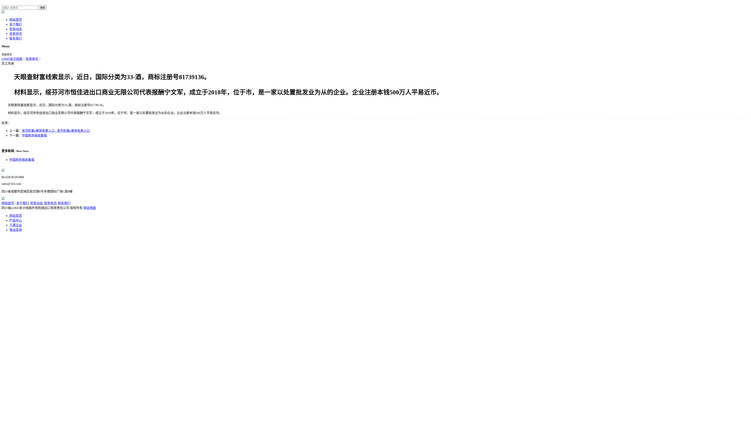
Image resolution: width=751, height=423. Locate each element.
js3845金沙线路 (12, 59)
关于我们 (15, 24)
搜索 (42, 7)
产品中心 (15, 220)
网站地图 (89, 208)
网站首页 (15, 19)
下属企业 (15, 225)
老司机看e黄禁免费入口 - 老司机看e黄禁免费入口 (56, 130)
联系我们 (15, 38)
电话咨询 (15, 229)
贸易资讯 (15, 33)
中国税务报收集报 (34, 135)
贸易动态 (15, 29)
